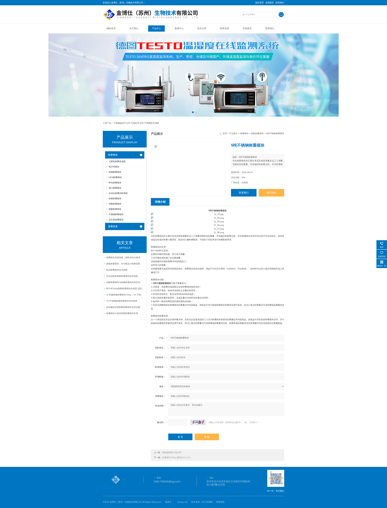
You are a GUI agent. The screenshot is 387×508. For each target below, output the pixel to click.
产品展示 (233, 133)
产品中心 (156, 28)
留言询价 (271, 192)
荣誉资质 (224, 28)
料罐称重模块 (115, 172)
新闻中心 (179, 28)
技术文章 (201, 28)
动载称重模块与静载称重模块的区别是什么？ (125, 282)
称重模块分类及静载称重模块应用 (122, 313)
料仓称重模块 (115, 183)
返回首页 (259, 3)
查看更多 (113, 226)
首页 (225, 133)
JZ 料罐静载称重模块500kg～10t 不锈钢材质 (125, 295)
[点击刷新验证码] (198, 422)
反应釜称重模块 (116, 220)
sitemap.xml (182, 502)
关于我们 (133, 28)
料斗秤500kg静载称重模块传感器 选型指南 (125, 288)
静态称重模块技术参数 (116, 270)
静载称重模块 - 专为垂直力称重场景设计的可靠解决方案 (125, 264)
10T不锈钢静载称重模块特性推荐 (121, 301)
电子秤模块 (114, 167)
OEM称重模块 (115, 177)
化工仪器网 (207, 502)
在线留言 (269, 3)
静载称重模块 (115, 209)
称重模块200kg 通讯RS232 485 (176, 457)
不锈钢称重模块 (116, 214)
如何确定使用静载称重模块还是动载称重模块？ (125, 307)
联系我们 (280, 3)
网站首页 (111, 28)
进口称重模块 (115, 188)
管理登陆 (220, 502)
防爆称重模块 (115, 198)
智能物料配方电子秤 (171, 452)
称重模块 (113, 155)
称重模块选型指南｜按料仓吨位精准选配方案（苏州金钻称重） (125, 257)
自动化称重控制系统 (118, 193)
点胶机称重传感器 (117, 161)
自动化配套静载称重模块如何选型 (122, 276)
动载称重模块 (115, 204)
